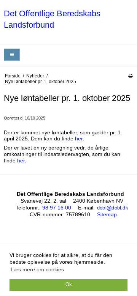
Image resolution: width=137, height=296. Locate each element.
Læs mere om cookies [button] (37, 269)
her (79, 138)
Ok (68, 284)
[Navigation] (12, 55)
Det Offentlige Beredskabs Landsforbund (52, 19)
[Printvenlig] (130, 76)
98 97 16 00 (56, 208)
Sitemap (107, 214)
